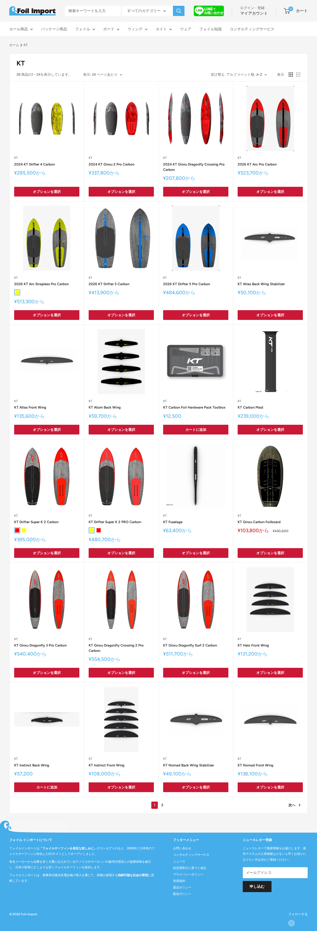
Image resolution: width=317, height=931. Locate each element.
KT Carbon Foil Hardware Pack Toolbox (194, 407)
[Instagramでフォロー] (291, 923)
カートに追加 (195, 430)
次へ (291, 805)
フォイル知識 (210, 29)
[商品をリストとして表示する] (298, 74)
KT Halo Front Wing (253, 645)
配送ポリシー (182, 894)
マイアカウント (254, 13)
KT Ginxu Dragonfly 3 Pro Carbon (40, 645)
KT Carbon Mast (250, 407)
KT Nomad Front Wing (255, 765)
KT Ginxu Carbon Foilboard (259, 522)
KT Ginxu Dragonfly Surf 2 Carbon (190, 645)
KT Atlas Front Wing (30, 407)
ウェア (185, 29)
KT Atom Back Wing (105, 407)
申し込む (257, 886)
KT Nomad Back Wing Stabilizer (188, 765)
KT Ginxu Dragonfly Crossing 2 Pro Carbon (116, 648)
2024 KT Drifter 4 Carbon (34, 164)
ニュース (179, 861)
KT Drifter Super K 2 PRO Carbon (115, 522)
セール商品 (18, 29)
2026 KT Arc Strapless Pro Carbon (41, 284)
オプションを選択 (47, 192)
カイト (161, 29)
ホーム (14, 45)
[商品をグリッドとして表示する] (291, 74)
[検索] (178, 11)
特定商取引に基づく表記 (189, 868)
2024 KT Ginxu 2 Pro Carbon (111, 164)
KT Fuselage (172, 522)
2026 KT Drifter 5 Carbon (109, 284)
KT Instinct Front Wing (106, 765)
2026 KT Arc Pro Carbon (257, 164)
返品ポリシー (182, 887)
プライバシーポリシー (188, 874)
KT (16, 157)
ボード (108, 29)
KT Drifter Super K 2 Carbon (36, 522)
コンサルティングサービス (252, 29)
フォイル (82, 29)
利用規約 (179, 881)
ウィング (135, 29)
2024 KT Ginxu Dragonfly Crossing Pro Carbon (194, 167)
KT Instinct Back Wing (31, 765)
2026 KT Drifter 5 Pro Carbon (186, 284)
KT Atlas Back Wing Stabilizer (261, 284)
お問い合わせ (182, 848)
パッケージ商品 (54, 29)
